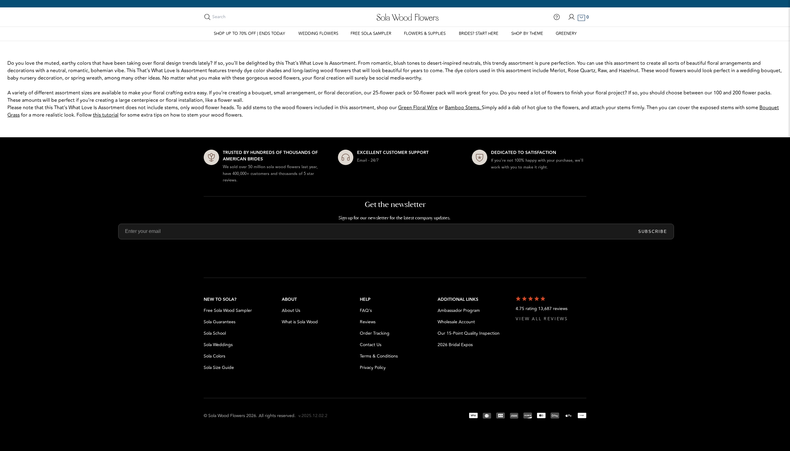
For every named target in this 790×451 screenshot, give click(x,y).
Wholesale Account (456, 322)
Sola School (215, 333)
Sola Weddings (218, 344)
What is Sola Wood (300, 322)
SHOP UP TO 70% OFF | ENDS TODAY (249, 34)
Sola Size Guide (219, 367)
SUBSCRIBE (652, 231)
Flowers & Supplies (425, 34)
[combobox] (240, 17)
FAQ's (366, 310)
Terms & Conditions (379, 356)
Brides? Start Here (478, 34)
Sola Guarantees (219, 322)
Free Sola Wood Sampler (228, 310)
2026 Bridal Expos (455, 344)
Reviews (368, 322)
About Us (291, 310)
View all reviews (542, 319)
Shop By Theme (527, 34)
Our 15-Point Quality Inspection (469, 333)
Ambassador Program (459, 310)
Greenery (566, 34)
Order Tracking (374, 333)
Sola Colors (214, 356)
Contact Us (370, 344)
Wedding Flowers (318, 34)
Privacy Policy (373, 367)
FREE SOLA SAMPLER (371, 34)
